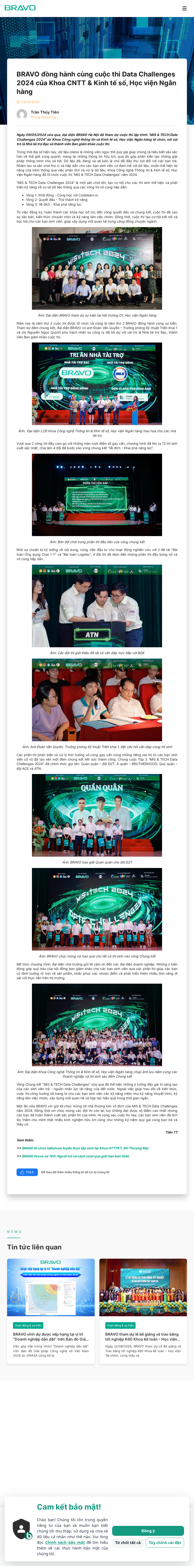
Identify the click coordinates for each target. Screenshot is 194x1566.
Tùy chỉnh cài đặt (165, 1542)
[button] (15, 1298)
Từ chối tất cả (128, 1542)
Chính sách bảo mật (65, 1542)
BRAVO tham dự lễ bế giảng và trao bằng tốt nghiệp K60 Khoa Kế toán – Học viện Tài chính (49, 1337)
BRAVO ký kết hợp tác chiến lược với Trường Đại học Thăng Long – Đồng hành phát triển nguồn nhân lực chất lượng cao (143, 1337)
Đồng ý (148, 1530)
